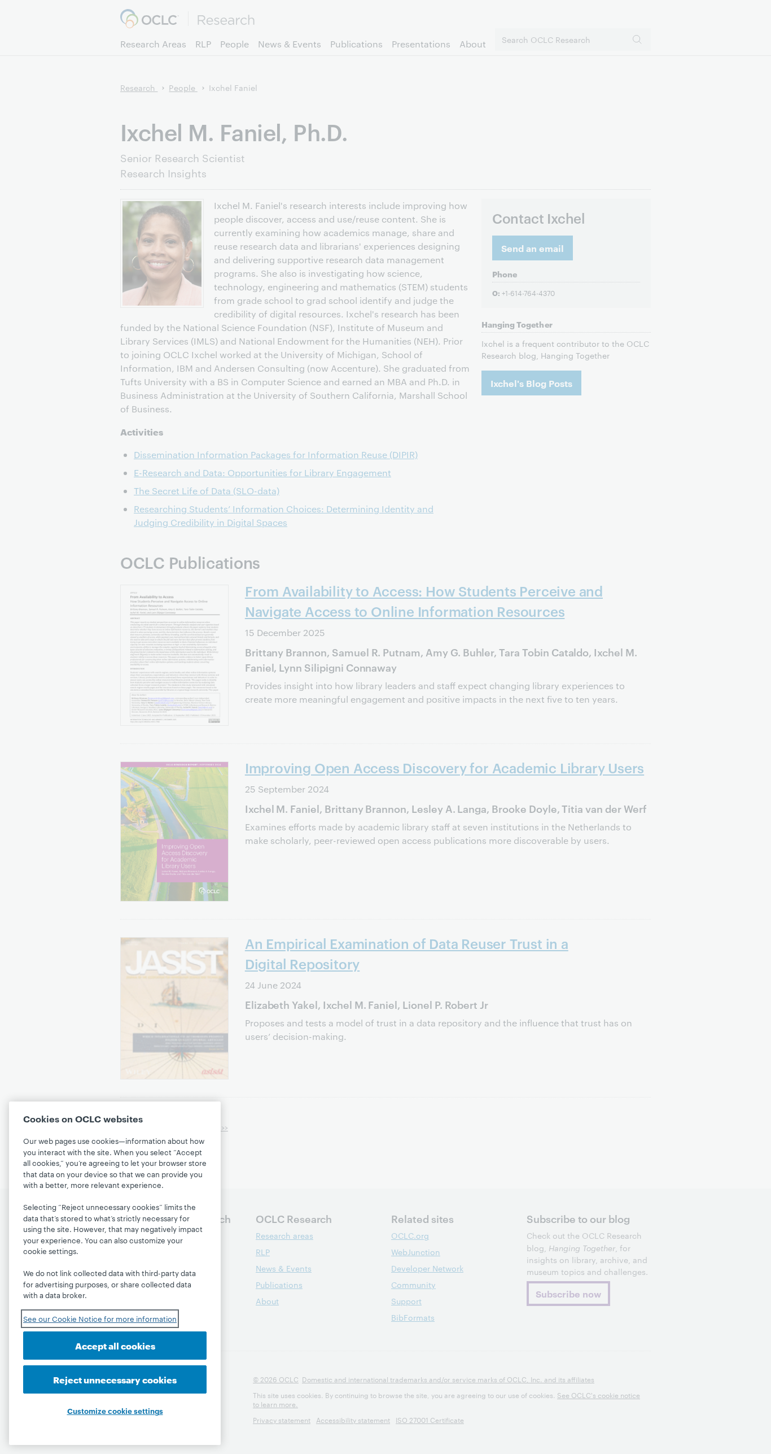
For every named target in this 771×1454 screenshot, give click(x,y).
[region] (115, 1273)
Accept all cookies (115, 1345)
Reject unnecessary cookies (115, 1379)
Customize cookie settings (115, 1410)
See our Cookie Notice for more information (100, 1318)
